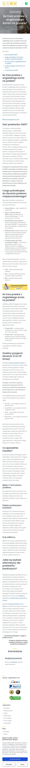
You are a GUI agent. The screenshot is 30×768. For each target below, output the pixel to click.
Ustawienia (9, 764)
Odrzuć (22, 764)
